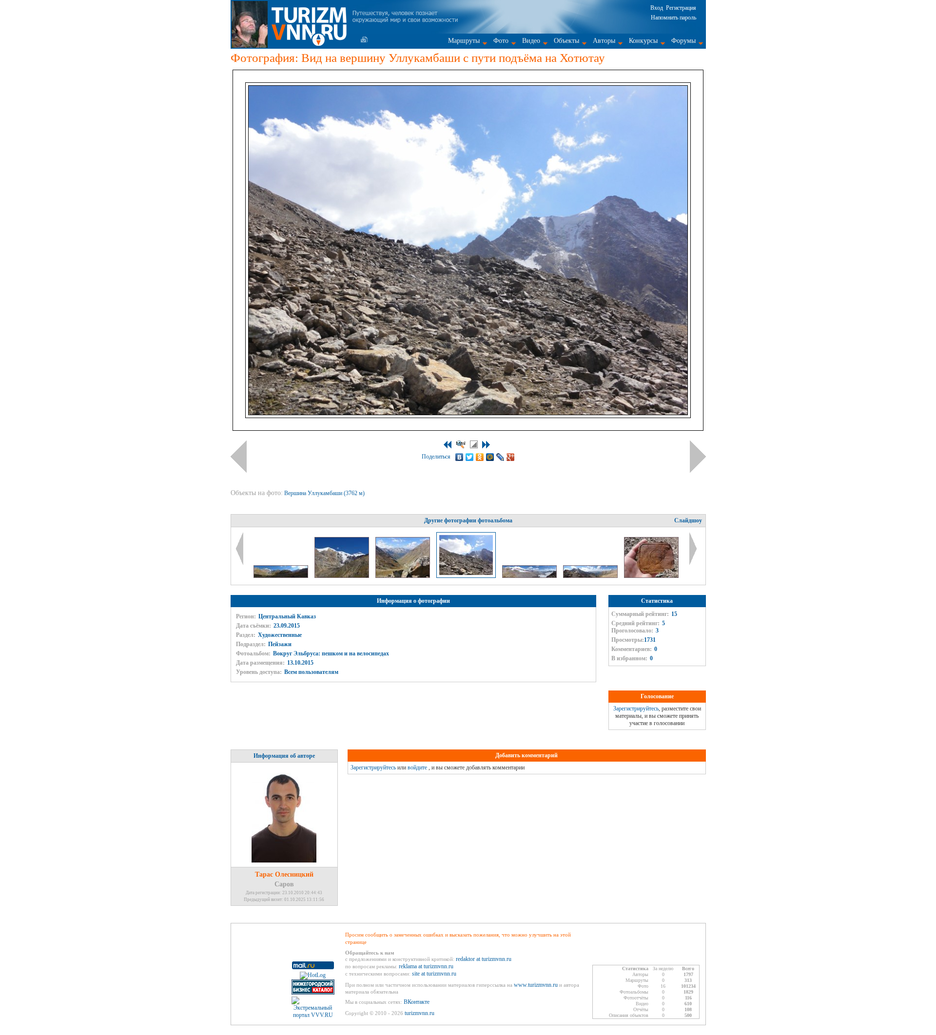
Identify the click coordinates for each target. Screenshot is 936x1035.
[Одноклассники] (480, 457)
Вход (656, 7)
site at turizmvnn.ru (434, 973)
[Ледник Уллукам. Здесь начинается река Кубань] (342, 576)
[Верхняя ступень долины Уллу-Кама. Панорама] (591, 576)
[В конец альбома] (486, 444)
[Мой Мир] (490, 457)
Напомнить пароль (673, 17)
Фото (500, 40)
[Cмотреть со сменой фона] (474, 444)
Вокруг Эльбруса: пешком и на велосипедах (331, 653)
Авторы (604, 40)
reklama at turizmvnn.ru (426, 966)
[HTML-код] (461, 444)
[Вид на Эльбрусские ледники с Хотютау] (530, 576)
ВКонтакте (416, 1001)
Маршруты (464, 40)
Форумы (683, 40)
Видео (531, 40)
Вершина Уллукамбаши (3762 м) (325, 493)
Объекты (566, 40)
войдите (417, 767)
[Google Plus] (511, 457)
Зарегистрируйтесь (636, 708)
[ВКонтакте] (459, 457)
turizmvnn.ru (419, 1013)
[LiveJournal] (500, 457)
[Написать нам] (364, 39)
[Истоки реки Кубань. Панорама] (282, 576)
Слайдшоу (688, 520)
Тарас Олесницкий (284, 874)
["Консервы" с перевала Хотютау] (651, 576)
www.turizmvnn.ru (536, 984)
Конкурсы (643, 40)
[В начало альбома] (447, 444)
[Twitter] (470, 457)
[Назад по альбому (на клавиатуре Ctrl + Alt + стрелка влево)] (239, 457)
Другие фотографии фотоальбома (468, 520)
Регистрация (681, 7)
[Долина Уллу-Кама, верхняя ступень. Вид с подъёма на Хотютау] (403, 576)
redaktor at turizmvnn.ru (483, 959)
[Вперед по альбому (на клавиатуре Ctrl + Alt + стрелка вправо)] (698, 457)
